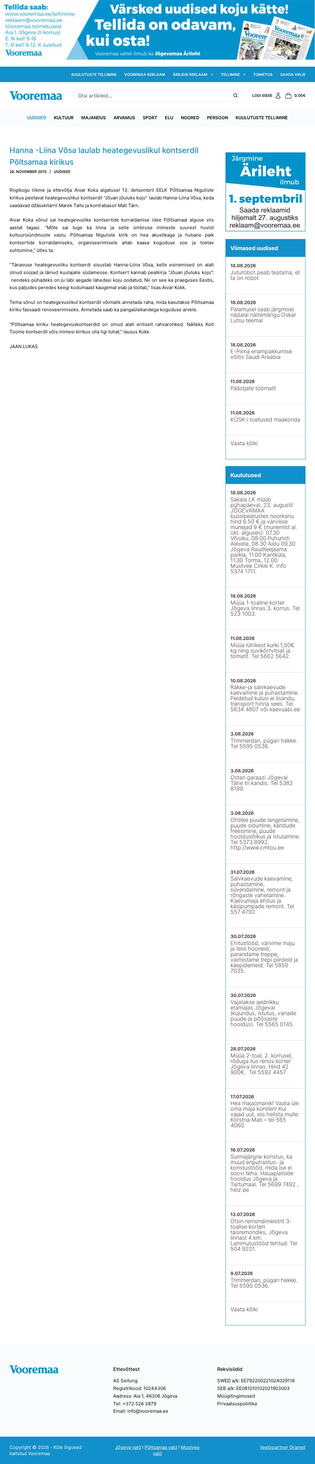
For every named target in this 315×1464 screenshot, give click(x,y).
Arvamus (124, 117)
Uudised (36, 117)
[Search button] (235, 95)
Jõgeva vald (128, 1447)
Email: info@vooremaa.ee (140, 1411)
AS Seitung (125, 1381)
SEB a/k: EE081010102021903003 (253, 1388)
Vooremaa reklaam (144, 74)
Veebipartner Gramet (282, 1447)
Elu (169, 117)
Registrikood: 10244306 (139, 1388)
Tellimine (230, 74)
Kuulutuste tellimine (94, 74)
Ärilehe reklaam (190, 74)
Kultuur (64, 117)
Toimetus (263, 74)
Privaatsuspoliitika (237, 1404)
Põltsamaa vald (161, 1447)
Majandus (93, 117)
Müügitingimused (236, 1396)
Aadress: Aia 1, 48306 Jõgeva (145, 1396)
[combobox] (152, 95)
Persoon (217, 117)
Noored (190, 117)
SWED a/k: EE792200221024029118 (256, 1381)
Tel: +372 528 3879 (134, 1404)
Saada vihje (292, 74)
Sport (150, 117)
